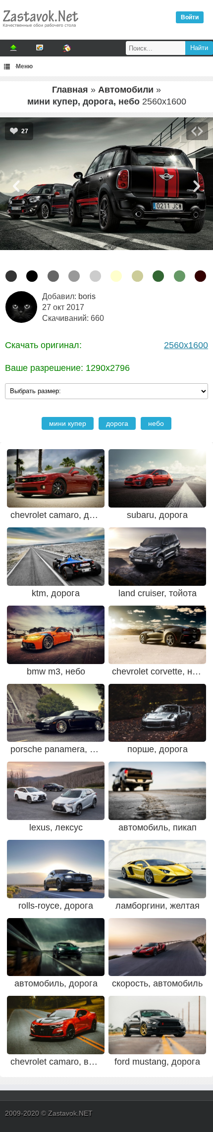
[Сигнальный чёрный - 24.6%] (11, 276)
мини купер (67, 423)
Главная (70, 90)
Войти (190, 17)
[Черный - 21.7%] (32, 276)
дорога (117, 423)
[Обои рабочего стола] (40, 29)
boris (87, 296)
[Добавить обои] (13, 48)
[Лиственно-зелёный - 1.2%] (158, 276)
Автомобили (126, 90)
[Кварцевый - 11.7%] (74, 276)
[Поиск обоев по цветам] (67, 48)
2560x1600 (186, 345)
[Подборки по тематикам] (40, 48)
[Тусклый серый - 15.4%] (53, 276)
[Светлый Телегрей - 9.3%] (95, 276)
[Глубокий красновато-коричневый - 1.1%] (200, 276)
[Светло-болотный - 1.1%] (179, 276)
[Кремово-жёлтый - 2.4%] (116, 276)
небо (156, 423)
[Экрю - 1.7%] (137, 276)
